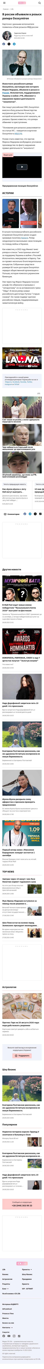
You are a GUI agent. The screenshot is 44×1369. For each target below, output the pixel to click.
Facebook (15, 382)
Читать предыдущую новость (15, 484)
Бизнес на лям (8, 1323)
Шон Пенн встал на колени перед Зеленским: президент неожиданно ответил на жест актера (19, 925)
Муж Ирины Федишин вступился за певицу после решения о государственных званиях (19, 903)
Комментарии (13, 514)
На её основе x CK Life (11, 1293)
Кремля (24, 237)
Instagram (8, 384)
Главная (6, 9)
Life (12, 9)
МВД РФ (18, 133)
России (5, 92)
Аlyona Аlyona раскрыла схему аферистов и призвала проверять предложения (18, 802)
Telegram (8, 382)
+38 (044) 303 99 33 (22, 1205)
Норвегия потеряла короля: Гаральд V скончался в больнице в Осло (20, 1133)
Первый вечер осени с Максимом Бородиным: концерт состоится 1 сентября (18, 852)
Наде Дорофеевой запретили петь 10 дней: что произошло (20, 704)
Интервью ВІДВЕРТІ (10, 1304)
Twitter (29, 382)
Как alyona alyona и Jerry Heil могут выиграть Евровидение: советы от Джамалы (14, 493)
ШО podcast (7, 1309)
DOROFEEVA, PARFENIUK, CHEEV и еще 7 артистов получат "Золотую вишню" (21, 659)
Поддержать (24, 1055)
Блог (4, 1288)
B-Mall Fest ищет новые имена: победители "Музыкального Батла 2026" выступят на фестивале (19, 608)
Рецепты (6, 1284)
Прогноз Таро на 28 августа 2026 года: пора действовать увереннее (20, 1024)
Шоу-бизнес (27, 1274)
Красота (25, 1284)
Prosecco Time (8, 1313)
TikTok (16, 384)
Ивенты (5, 1318)
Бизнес (5, 1274)
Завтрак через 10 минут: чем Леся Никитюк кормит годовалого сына (19, 880)
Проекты (26, 1269)
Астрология (7, 1279)
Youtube (23, 382)
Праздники (27, 1279)
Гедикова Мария (20, 33)
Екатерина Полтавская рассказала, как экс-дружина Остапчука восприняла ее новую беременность (21, 754)
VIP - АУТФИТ (27, 1288)
